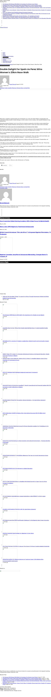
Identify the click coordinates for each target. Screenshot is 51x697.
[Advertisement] (25, 38)
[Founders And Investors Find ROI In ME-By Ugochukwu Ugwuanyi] (10, 507)
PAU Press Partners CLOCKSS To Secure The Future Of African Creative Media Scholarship (26, 546)
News (4, 53)
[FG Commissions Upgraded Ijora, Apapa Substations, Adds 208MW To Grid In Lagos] (10, 494)
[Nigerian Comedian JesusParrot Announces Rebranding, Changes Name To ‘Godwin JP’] (6, 251)
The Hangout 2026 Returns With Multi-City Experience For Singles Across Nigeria (20, 4)
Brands (4, 55)
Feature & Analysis (7, 58)
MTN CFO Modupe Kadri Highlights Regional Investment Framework (18, 12)
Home (4, 52)
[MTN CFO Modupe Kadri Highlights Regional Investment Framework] (10, 370)
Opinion (4, 59)
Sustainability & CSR (7, 61)
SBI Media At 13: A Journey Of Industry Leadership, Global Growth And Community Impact (22, 6)
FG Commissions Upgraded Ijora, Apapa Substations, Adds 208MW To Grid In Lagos (24, 496)
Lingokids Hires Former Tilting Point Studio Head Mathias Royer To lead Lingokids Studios (22, 5)
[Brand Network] (4, 27)
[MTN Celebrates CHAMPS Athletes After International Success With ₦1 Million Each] (10, 411)
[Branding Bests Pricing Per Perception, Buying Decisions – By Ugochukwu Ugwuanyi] (10, 398)
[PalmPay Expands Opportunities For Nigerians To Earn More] (10, 531)
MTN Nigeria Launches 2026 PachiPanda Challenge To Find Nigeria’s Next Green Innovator (26, 520)
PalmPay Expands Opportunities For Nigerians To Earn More (18, 533)
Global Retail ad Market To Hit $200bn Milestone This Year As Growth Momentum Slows (25, 455)
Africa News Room (7, 62)
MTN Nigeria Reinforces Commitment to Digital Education (17, 468)
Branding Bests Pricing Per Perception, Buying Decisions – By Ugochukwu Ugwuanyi (21, 15)
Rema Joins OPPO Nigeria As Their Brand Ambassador (17, 227)
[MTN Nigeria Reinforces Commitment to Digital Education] (10, 467)
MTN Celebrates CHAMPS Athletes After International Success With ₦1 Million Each (21, 17)
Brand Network (13, 84)
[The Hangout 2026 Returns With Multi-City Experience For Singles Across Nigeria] (10, 313)
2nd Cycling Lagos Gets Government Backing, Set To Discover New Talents (21, 126)
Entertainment (5, 57)
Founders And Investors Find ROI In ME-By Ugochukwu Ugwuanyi (19, 509)
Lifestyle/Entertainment (8, 64)
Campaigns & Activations (8, 56)
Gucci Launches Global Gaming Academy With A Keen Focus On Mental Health (24, 221)
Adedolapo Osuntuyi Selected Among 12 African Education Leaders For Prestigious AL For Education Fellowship (27, 18)
